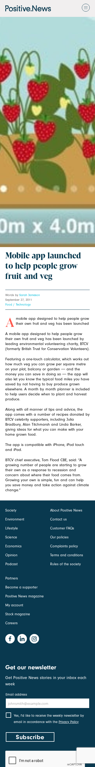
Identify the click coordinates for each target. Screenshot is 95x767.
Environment (14, 519)
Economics (13, 546)
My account (14, 605)
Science (11, 537)
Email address (16, 694)
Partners (11, 578)
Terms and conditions (66, 555)
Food (8, 304)
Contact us (58, 519)
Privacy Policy (69, 722)
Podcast (11, 564)
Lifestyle (11, 528)
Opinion (11, 555)
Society (10, 510)
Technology (23, 304)
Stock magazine (17, 614)
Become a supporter (21, 587)
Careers (11, 623)
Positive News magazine (24, 596)
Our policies (59, 537)
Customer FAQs (62, 528)
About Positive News (66, 510)
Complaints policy (64, 546)
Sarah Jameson (29, 295)
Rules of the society (65, 564)
